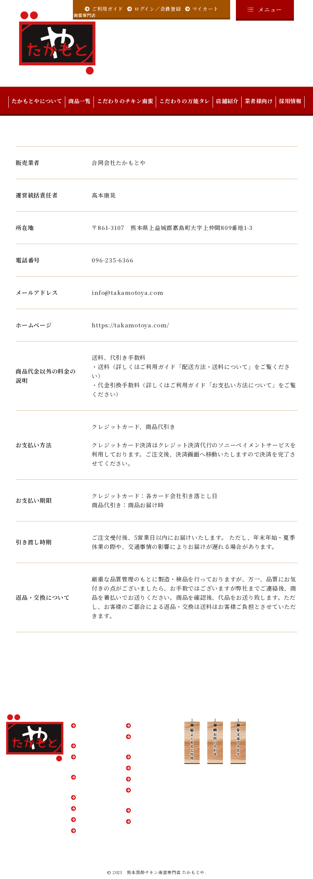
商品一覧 (79, 101)
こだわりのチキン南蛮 (125, 101)
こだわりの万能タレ (184, 101)
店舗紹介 (227, 101)
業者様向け (259, 101)
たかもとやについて (36, 101)
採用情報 (290, 101)
